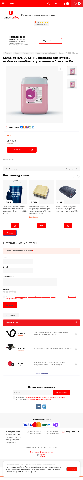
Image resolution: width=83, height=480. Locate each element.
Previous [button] (74, 175)
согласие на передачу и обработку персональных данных (35, 297)
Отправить (10, 305)
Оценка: (6, 289)
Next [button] (78, 175)
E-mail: (5, 267)
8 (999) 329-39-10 (17, 37)
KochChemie (33, 217)
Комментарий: (9, 276)
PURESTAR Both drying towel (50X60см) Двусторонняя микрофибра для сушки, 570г (67, 209)
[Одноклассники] (24, 127)
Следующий (70, 169)
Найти (48, 3)
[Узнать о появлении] (15, 225)
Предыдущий (13, 169)
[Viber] (27, 127)
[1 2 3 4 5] (41, 291)
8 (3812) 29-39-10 (17, 39)
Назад (12, 315)
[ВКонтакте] (21, 127)
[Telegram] (33, 127)
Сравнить (60, 68)
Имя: (5, 258)
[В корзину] (76, 333)
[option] (34, 94)
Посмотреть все (41, 373)
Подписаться (61, 392)
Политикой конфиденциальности (39, 399)
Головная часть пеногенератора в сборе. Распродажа (53, 348)
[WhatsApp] (30, 127)
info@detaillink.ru (72, 432)
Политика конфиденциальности (41, 452)
